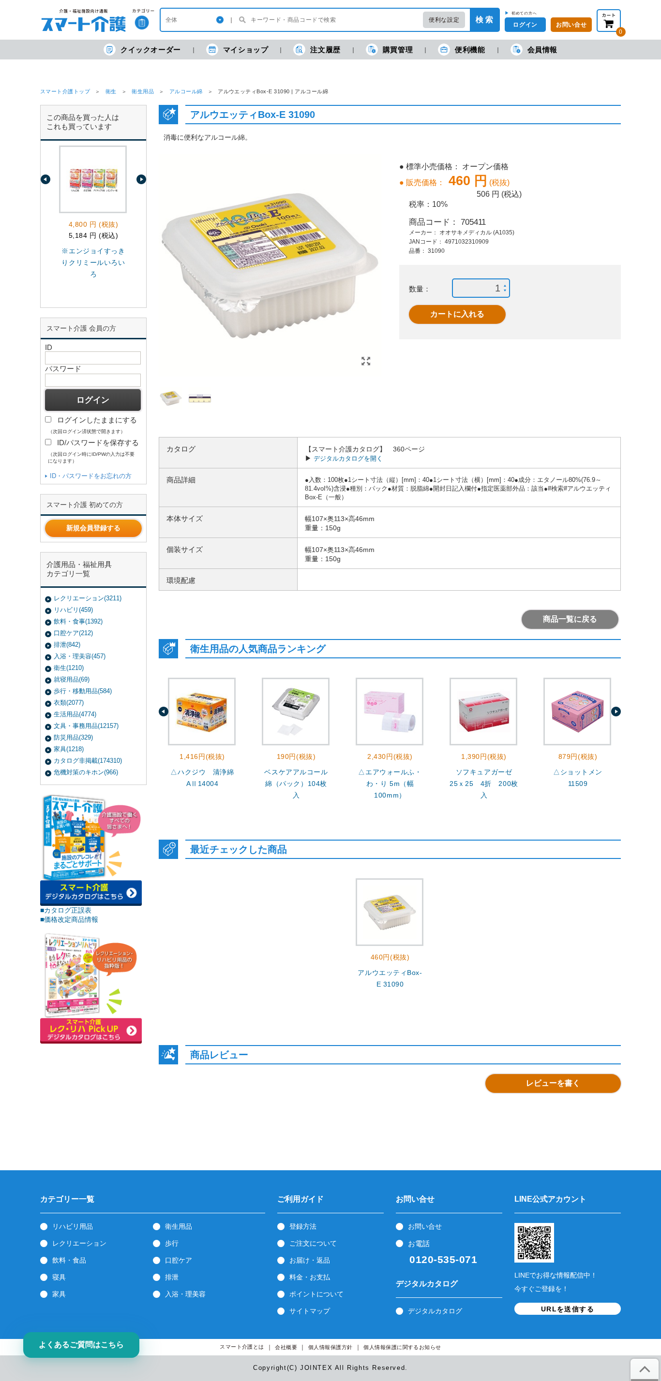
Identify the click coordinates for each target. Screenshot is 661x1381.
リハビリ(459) (73, 609)
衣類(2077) (69, 702)
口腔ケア (178, 1260)
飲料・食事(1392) (78, 621)
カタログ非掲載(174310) (88, 760)
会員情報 (542, 49)
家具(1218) (69, 749)
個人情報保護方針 (330, 1347)
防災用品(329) (73, 737)
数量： (420, 289)
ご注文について (313, 1243)
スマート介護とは (242, 1347)
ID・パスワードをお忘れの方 (91, 476)
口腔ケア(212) (73, 633)
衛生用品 (143, 91)
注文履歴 (325, 49)
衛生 (111, 91)
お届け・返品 (309, 1260)
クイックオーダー (150, 49)
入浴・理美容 (185, 1294)
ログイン (525, 24)
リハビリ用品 (72, 1226)
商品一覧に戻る (570, 619)
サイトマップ (309, 1311)
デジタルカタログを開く (348, 458)
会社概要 (286, 1347)
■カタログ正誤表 (65, 910)
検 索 (484, 19)
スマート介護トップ (65, 91)
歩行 (172, 1243)
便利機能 (470, 49)
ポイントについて (316, 1294)
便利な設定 (444, 19)
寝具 (59, 1277)
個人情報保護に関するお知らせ (402, 1347)
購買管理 (398, 49)
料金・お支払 (309, 1277)
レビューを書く (553, 1083)
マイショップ (246, 49)
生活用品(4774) (75, 714)
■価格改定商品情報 (69, 919)
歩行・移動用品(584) (83, 691)
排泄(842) (67, 644)
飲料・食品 (69, 1260)
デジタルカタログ (435, 1311)
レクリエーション (79, 1243)
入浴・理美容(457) (79, 656)
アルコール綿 (186, 91)
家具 (59, 1294)
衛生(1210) (69, 667)
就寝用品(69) (72, 679)
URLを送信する (567, 1309)
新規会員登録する (93, 528)
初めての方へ (524, 13)
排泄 (172, 1277)
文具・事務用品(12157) (86, 725)
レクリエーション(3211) (87, 598)
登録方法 (302, 1226)
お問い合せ (425, 1226)
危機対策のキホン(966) (86, 772)
